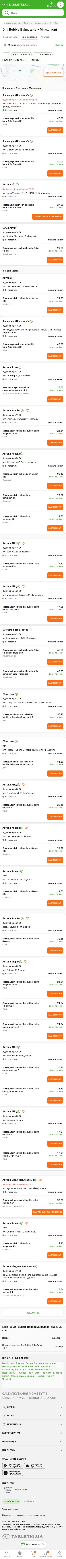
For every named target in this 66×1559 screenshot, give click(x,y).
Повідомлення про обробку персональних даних (23, 1515)
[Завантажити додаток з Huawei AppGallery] (12, 1473)
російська (29, 1501)
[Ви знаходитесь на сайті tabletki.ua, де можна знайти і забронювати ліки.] (16, 4)
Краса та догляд (12, 23)
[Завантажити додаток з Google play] (12, 1466)
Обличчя (27, 23)
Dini (56, 23)
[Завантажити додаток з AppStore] (34, 1466)
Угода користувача (10, 1509)
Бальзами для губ (43, 23)
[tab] (29, 37)
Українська (10, 1501)
